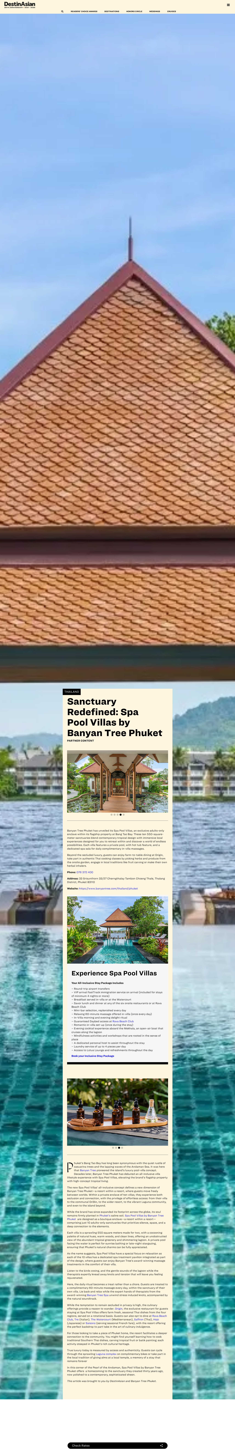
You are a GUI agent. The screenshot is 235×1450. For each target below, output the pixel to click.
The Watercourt (101, 1319)
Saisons (90, 1323)
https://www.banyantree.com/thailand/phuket (108, 888)
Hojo (156, 1319)
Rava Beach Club (123, 1021)
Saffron (138, 1319)
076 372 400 (85, 872)
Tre (76, 1319)
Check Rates (81, 1445)
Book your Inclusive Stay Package (92, 1056)
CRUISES (171, 11)
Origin (119, 1308)
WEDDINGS (154, 11)
